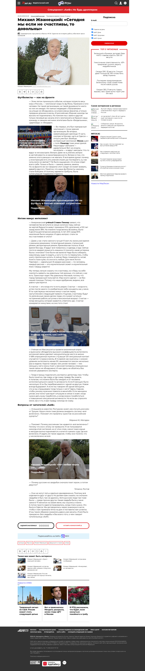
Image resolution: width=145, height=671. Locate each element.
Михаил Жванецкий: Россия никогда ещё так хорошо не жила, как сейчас (59, 333)
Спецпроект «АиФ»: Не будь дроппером (72, 9)
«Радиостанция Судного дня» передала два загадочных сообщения (113, 137)
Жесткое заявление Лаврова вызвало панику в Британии (113, 174)
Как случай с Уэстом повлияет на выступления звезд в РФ (111, 144)
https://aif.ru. (36, 653)
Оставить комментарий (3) (72, 525)
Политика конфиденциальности (40, 656)
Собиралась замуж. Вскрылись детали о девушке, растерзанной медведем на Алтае (112, 125)
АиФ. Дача (97, 32)
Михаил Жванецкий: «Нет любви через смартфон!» (55, 466)
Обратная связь (35, 632)
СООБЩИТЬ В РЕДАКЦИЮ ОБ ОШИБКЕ (80, 632)
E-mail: (94, 20)
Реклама (33, 630)
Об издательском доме (47, 630)
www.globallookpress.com (41, 86)
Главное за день (99, 29)
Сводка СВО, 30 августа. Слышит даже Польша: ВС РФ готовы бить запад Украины (109, 73)
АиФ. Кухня (98, 38)
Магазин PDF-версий (109, 630)
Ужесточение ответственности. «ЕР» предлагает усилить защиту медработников (109, 64)
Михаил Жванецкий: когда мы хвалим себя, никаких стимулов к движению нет (39, 568)
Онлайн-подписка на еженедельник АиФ (73, 630)
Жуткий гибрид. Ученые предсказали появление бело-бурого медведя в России (114, 110)
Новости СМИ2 (25, 583)
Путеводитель (49, 632)
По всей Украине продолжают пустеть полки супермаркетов (111, 159)
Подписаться (109, 43)
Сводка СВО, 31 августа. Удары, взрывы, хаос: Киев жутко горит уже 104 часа (109, 92)
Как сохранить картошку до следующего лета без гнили (110, 152)
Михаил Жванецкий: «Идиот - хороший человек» (37, 560)
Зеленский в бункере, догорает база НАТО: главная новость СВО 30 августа (109, 55)
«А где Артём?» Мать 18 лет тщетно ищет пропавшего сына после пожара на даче (113, 118)
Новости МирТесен (100, 183)
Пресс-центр (95, 630)
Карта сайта (61, 632)
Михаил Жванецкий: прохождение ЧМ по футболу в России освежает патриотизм (56, 202)
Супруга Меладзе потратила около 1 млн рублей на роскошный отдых (113, 167)
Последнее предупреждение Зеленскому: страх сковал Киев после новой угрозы (109, 82)
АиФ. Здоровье (99, 35)
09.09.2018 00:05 (23, 16)
